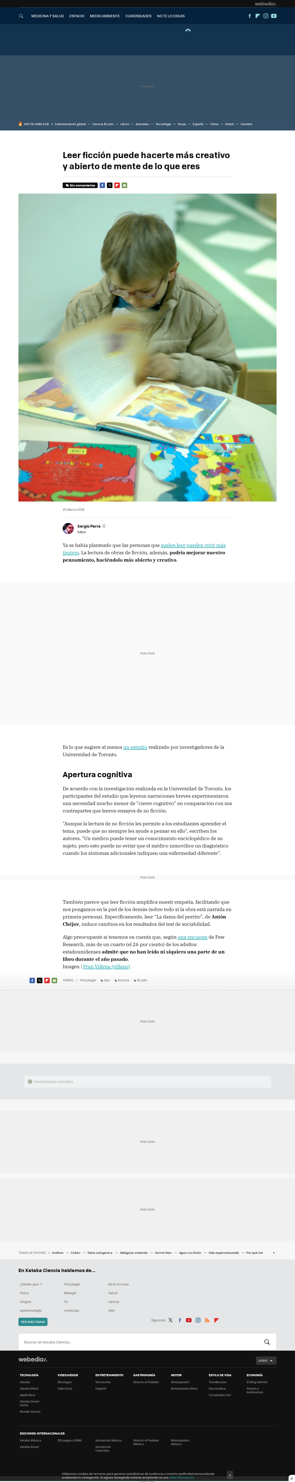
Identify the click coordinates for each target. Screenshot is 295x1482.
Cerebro (246, 124)
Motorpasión (180, 1382)
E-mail (124, 185)
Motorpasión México (180, 1442)
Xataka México (30, 1440)
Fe (66, 1301)
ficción (142, 980)
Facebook (249, 16)
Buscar (267, 1342)
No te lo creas (118, 1284)
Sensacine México (108, 1440)
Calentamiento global (70, 124)
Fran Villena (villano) (106, 966)
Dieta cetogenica (100, 1252)
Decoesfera (217, 1388)
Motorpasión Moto (184, 1388)
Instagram (265, 16)
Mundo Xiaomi (30, 1411)
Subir (262, 1360)
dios (111, 1310)
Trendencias (218, 1382)
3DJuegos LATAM (70, 1440)
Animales (142, 124)
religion (25, 1301)
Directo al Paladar (146, 1382)
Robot (229, 124)
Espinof (100, 1388)
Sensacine (103, 1382)
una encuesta (192, 937)
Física (24, 1292)
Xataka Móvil (29, 1388)
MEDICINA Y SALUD (47, 15)
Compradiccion (220, 1395)
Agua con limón (190, 1252)
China (214, 124)
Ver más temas (33, 1322)
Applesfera (27, 1395)
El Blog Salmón (257, 1382)
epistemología (30, 1310)
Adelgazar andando (134, 1252)
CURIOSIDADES (138, 15)
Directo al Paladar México (146, 1442)
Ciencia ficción (103, 124)
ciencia (113, 1301)
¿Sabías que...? (31, 1284)
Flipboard (257, 16)
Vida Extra (65, 1388)
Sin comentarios (82, 185)
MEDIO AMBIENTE (105, 15)
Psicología (88, 980)
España (198, 124)
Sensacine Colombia (103, 1448)
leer (107, 980)
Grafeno (58, 1252)
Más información (182, 1477)
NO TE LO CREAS (171, 15)
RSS (207, 1319)
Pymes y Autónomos (255, 1390)
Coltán (76, 1252)
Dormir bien (163, 1252)
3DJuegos (65, 1382)
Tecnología (163, 124)
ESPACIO (76, 15)
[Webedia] (266, 3)
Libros (124, 124)
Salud (112, 1292)
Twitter (109, 185)
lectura (123, 980)
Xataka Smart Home (29, 1403)
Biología (70, 1292)
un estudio (135, 747)
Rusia (182, 124)
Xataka (25, 1382)
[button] (91, 526)
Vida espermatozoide (224, 1252)
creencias (71, 1310)
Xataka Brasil (29, 1446)
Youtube (274, 16)
